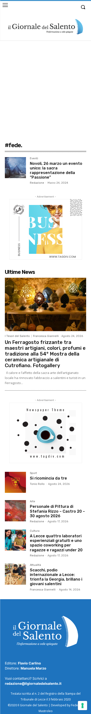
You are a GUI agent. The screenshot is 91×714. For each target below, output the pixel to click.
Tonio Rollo (37, 484)
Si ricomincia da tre (48, 478)
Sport (33, 473)
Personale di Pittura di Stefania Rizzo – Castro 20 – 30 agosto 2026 (57, 511)
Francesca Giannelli (46, 336)
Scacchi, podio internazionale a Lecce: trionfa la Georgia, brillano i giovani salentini (56, 577)
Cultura (35, 531)
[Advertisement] (45, 88)
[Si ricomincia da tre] (15, 482)
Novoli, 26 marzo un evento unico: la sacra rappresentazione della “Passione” (56, 170)
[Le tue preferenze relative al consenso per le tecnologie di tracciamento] (82, 705)
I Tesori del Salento (17, 336)
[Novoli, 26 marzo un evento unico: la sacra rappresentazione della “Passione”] (15, 167)
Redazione (37, 182)
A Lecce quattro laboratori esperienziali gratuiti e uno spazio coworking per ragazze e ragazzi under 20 (56, 543)
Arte (32, 501)
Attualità (35, 565)
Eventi (34, 158)
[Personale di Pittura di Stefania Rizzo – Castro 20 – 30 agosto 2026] (15, 510)
